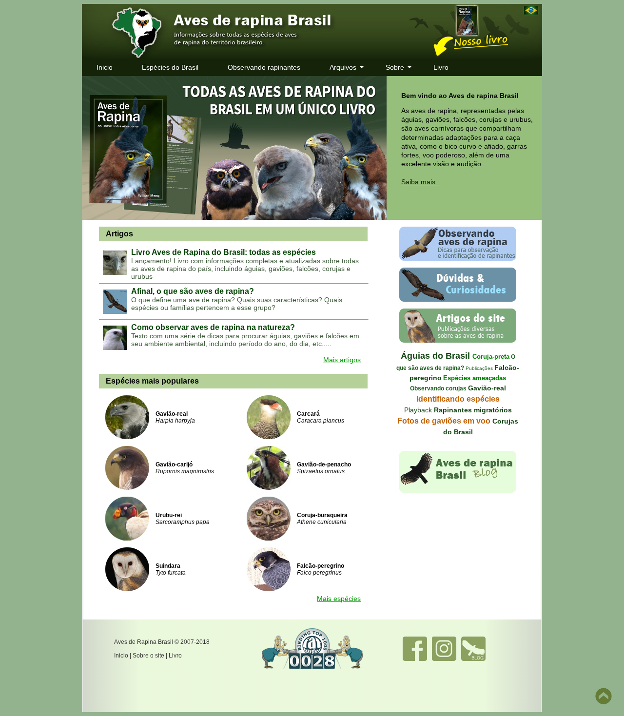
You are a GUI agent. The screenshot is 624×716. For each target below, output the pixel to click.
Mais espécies (339, 598)
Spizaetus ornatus (321, 471)
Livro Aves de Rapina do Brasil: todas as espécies (223, 252)
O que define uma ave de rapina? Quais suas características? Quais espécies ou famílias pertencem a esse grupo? (236, 303)
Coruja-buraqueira (322, 515)
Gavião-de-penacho (324, 464)
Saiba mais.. (420, 182)
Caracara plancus (320, 420)
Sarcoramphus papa (183, 522)
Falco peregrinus (319, 572)
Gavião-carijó (174, 464)
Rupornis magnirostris (185, 471)
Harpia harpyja (175, 420)
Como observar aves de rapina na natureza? (213, 327)
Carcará (308, 413)
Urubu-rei (169, 515)
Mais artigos (342, 360)
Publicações (478, 368)
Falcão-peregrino (320, 565)
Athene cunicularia (322, 522)
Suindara (168, 565)
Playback (419, 410)
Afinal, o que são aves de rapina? (192, 291)
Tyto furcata (171, 572)
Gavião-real (172, 413)
